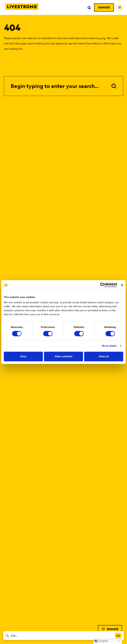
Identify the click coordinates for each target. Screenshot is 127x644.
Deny (23, 356)
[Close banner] (122, 285)
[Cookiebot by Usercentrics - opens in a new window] (102, 285)
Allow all (104, 356)
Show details (109, 345)
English (103, 641)
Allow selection (63, 356)
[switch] (48, 333)
